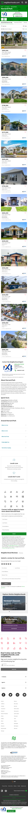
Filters (25, 26)
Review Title (4, 575)
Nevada (15, 701)
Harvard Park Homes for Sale (6, 22)
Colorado (2, 706)
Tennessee (16, 716)
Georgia (2, 718)
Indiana (2, 723)
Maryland (2, 725)
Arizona (2, 701)
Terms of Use (11, 548)
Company (4, 676)
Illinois (2, 721)
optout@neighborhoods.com (13, 545)
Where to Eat (5, 430)
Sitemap (15, 786)
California (9, 10)
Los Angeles (7, 6)
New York (15, 706)
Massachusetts (3, 728)
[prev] (2, 40)
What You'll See (5, 436)
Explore (3, 688)
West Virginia (16, 725)
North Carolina (16, 708)
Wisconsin (15, 728)
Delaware (2, 711)
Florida (2, 716)
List (26, 28)
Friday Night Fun (5, 442)
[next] (26, 40)
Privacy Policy (4, 548)
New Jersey (16, 703)
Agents (3, 682)
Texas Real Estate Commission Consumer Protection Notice (14, 799)
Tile (23, 28)
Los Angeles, (4, 10)
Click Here (23, 800)
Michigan (2, 730)
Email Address (5, 526)
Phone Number (5, 529)
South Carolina (16, 713)
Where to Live (5, 425)
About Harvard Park (18, 22)
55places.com (23, 786)
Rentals (19, 786)
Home (2, 6)
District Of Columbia (4, 713)
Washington (16, 723)
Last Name (4, 522)
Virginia (15, 721)
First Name (4, 519)
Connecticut (3, 708)
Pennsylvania (16, 711)
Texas (15, 718)
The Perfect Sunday (6, 447)
